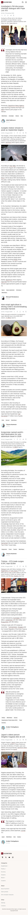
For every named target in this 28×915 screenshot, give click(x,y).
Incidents (3, 880)
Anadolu (16, 576)
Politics (3, 869)
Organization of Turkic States (9, 571)
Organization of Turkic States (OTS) (9, 720)
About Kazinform (5, 888)
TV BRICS (8, 318)
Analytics (3, 874)
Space (3, 290)
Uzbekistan (9, 620)
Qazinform (8, 142)
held (2, 109)
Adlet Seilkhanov (11, 120)
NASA (15, 259)
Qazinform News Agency (16, 105)
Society (19, 836)
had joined (4, 543)
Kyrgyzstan (4, 549)
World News (4, 115)
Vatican (17, 115)
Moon (3, 178)
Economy (4, 722)
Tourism (15, 549)
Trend (11, 23)
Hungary (21, 627)
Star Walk (13, 166)
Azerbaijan (11, 115)
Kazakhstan (4, 866)
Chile (3, 420)
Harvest (7, 420)
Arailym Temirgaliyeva (12, 727)
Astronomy (18, 290)
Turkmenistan (12, 627)
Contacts (3, 905)
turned (23, 830)
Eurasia (15, 717)
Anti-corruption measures (7, 894)
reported (4, 282)
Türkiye (3, 717)
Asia (14, 836)
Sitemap (3, 902)
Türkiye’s (3, 569)
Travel (10, 549)
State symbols (4, 891)
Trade (20, 720)
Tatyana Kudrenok (11, 424)
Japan (3, 836)
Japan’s (13, 742)
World (2, 877)
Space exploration (10, 290)
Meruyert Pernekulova (12, 296)
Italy (22, 115)
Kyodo (15, 749)
